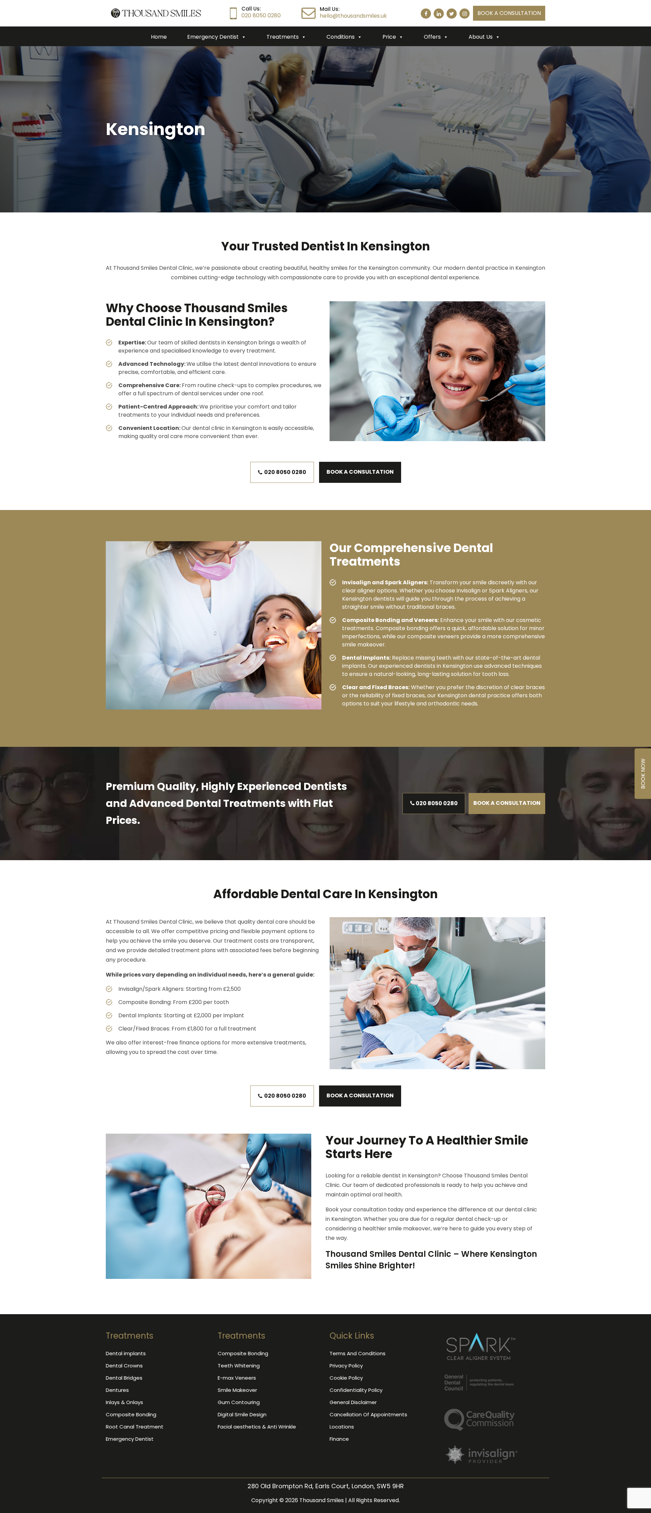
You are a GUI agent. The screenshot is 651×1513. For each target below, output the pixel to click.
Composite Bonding (131, 1414)
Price (389, 37)
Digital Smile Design (242, 1414)
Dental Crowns (124, 1365)
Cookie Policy (346, 1377)
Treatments (283, 37)
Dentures (117, 1390)
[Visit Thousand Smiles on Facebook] (426, 13)
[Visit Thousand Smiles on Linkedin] (439, 13)
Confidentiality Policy (356, 1390)
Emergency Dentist (213, 37)
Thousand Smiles (321, 1500)
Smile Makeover (237, 1390)
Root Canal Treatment (134, 1426)
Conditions (341, 37)
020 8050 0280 (261, 15)
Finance (339, 1438)
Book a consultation (509, 13)
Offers (432, 37)
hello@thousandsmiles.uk (353, 16)
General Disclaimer (353, 1402)
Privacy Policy (346, 1365)
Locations (342, 1426)
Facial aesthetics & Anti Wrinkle (257, 1426)
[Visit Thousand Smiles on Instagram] (464, 13)
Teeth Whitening (239, 1365)
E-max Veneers (237, 1377)
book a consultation (360, 472)
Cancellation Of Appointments (368, 1414)
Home (159, 37)
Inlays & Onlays (124, 1402)
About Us (481, 37)
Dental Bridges (124, 1377)
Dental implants (126, 1353)
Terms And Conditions (358, 1353)
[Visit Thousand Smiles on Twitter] (452, 13)
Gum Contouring (239, 1402)
